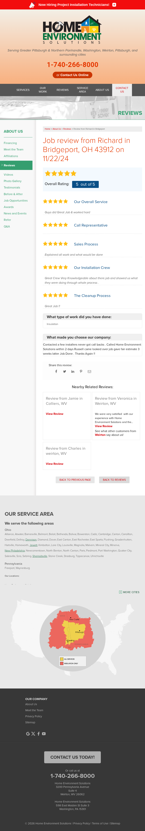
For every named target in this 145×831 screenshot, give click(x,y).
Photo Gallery (13, 181)
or (72, 74)
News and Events (15, 213)
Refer (7, 220)
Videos (8, 174)
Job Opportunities (16, 200)
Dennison (31, 539)
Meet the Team (13, 149)
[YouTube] (44, 733)
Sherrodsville (39, 556)
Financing (10, 143)
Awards (9, 207)
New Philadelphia (15, 550)
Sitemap (30, 722)
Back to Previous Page (75, 480)
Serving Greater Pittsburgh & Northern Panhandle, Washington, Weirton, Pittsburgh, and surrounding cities (72, 52)
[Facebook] (38, 733)
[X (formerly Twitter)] (33, 733)
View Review (54, 414)
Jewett (33, 545)
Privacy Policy (33, 716)
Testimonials (12, 187)
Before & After (13, 194)
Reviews (9, 165)
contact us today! (72, 757)
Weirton (100, 435)
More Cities (131, 592)
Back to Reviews (114, 480)
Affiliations (11, 156)
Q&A (7, 226)
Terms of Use (100, 823)
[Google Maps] (28, 733)
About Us (13, 131)
